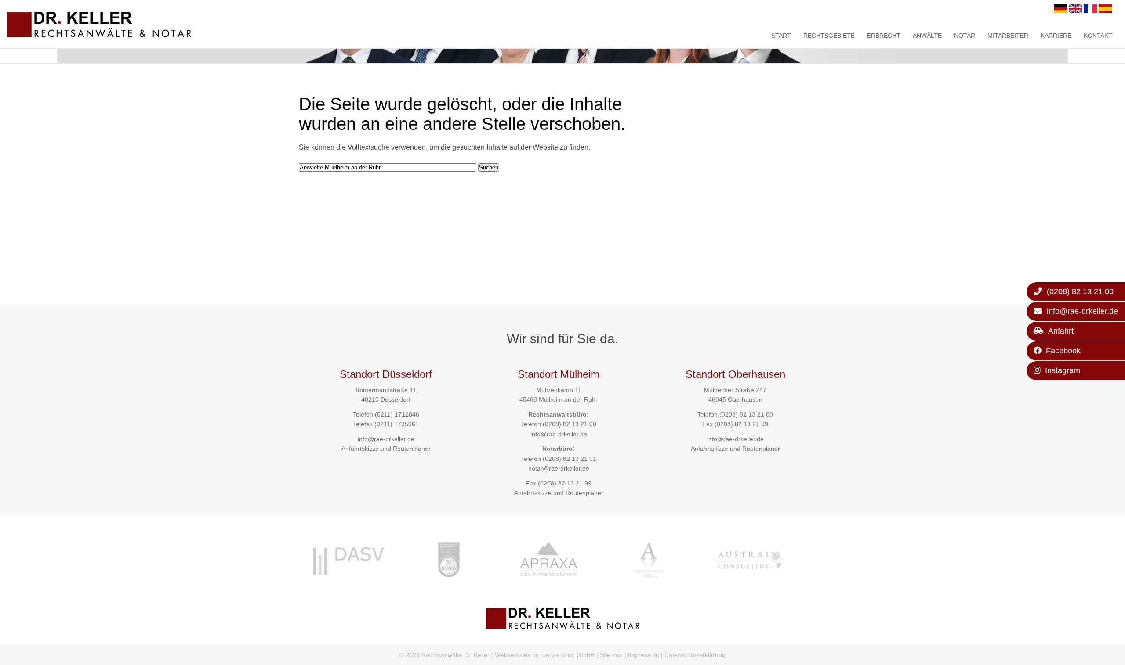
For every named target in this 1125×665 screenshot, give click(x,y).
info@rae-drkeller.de (386, 438)
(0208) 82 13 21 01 (569, 458)
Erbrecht (883, 35)
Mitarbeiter (1007, 35)
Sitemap (611, 654)
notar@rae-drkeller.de (558, 468)
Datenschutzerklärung (695, 654)
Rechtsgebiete (829, 35)
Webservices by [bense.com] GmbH (545, 654)
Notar (964, 35)
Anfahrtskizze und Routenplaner (386, 448)
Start (781, 35)
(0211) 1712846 (397, 414)
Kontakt (1098, 35)
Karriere (1056, 35)
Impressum (643, 654)
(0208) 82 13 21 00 (569, 424)
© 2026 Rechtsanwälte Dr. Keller (444, 654)
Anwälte (927, 35)
